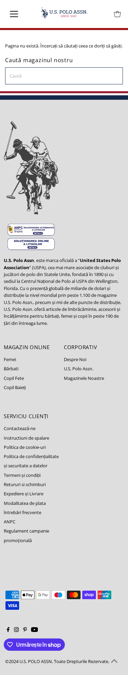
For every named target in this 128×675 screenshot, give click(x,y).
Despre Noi (75, 359)
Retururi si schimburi (25, 484)
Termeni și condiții (22, 475)
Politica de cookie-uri (25, 447)
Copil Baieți (15, 387)
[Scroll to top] (114, 661)
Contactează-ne (19, 428)
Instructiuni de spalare (26, 438)
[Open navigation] (19, 14)
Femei (10, 359)
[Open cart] (117, 14)
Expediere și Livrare (23, 494)
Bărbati (11, 369)
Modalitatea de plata (25, 503)
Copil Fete (14, 378)
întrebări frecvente (22, 512)
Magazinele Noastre (84, 378)
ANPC (9, 522)
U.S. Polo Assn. (78, 369)
